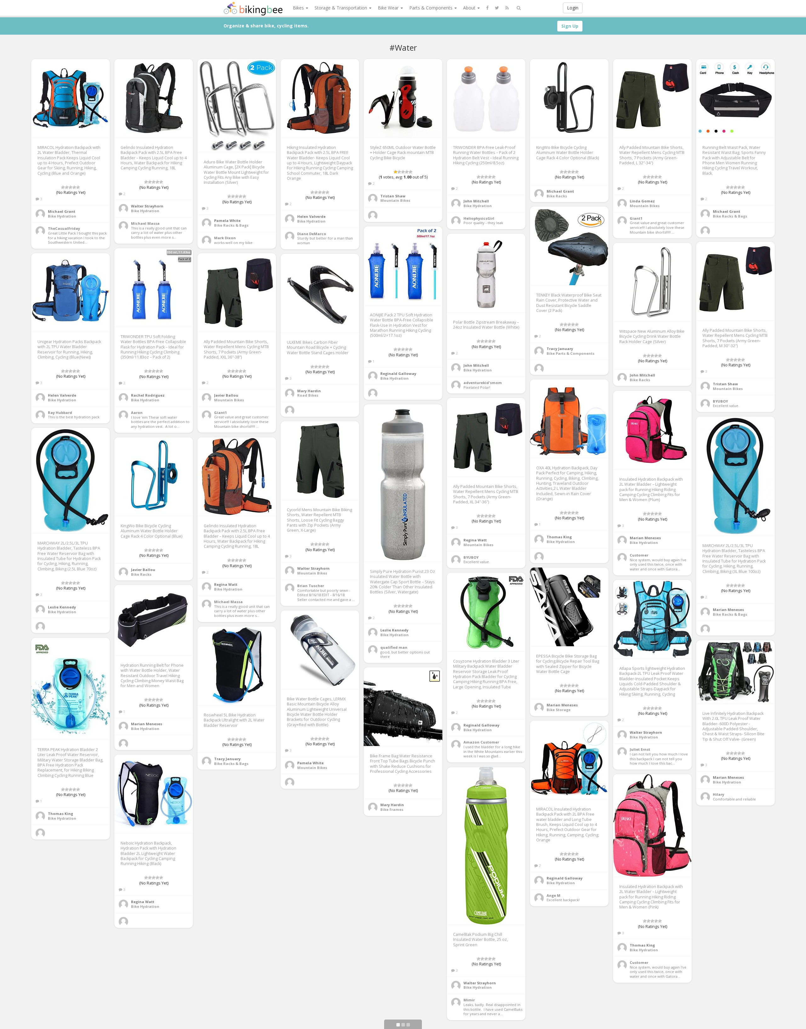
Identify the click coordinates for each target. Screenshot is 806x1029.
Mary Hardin (309, 390)
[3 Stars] (70, 187)
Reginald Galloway (398, 373)
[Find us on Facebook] (487, 8)
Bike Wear (389, 8)
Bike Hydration (62, 216)
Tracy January (560, 348)
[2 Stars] (67, 187)
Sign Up (569, 26)
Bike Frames (391, 809)
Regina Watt (475, 540)
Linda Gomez (642, 201)
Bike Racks (557, 196)
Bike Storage (558, 709)
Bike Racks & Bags (231, 225)
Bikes (299, 8)
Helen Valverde (311, 216)
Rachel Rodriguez (148, 395)
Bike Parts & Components (570, 353)
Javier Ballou (226, 395)
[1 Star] (63, 187)
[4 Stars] (74, 187)
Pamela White (227, 220)
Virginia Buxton (229, 911)
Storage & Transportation (341, 8)
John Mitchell (476, 201)
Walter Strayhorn (147, 206)
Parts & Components (431, 8)
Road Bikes (307, 395)
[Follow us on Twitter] (497, 8)
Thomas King (559, 536)
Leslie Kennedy (394, 630)
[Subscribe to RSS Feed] (507, 8)
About (470, 8)
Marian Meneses (645, 537)
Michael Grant (61, 211)
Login (572, 8)
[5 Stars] (78, 187)
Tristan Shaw (393, 196)
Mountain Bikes (395, 200)
